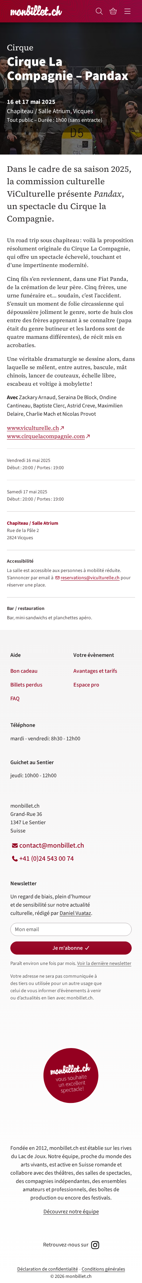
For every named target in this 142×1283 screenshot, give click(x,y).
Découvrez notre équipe (71, 1211)
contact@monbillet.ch (51, 845)
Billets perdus (26, 685)
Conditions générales (103, 1269)
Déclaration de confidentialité (47, 1269)
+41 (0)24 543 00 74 (46, 858)
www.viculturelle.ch (33, 428)
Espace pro (86, 685)
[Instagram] (94, 1245)
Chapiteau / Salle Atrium (32, 523)
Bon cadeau (24, 671)
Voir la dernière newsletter (104, 963)
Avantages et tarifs (95, 671)
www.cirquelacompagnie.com (46, 436)
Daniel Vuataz (75, 913)
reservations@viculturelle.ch (90, 577)
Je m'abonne (67, 948)
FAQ (15, 698)
